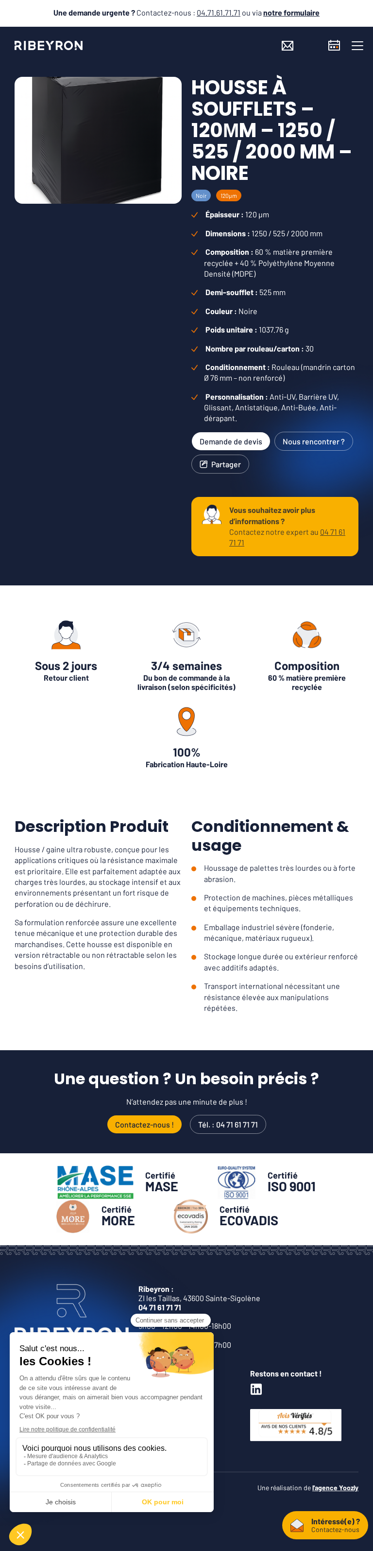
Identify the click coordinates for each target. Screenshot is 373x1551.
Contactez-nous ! (144, 1124)
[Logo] (48, 45)
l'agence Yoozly (335, 1487)
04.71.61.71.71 (218, 12)
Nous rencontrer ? (314, 441)
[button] (357, 46)
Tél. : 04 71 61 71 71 (228, 1124)
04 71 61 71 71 (159, 1307)
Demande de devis (231, 441)
